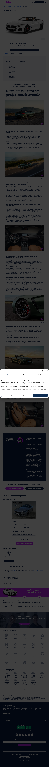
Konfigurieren (24, 395)
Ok (40, 395)
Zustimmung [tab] (8, 374)
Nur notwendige (9, 395)
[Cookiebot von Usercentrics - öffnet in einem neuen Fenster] (42, 371)
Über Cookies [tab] (40, 374)
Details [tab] (24, 374)
